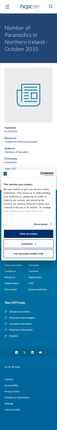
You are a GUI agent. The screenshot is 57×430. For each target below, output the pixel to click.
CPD (31, 283)
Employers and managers (22, 317)
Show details (41, 224)
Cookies (9, 379)
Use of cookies (12, 409)
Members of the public (21, 329)
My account (11, 289)
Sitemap (9, 403)
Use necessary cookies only (28, 253)
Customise (27, 243)
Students (13, 335)
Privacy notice (12, 391)
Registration (35, 277)
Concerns (33, 271)
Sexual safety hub (38, 289)
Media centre (12, 283)
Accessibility (11, 385)
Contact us (10, 271)
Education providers (19, 311)
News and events (13, 265)
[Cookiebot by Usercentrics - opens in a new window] (41, 174)
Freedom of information (17, 397)
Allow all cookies (29, 233)
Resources (10, 277)
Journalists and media (20, 323)
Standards (34, 265)
